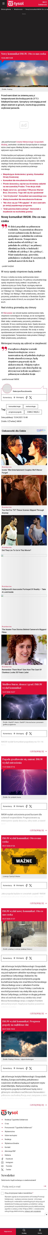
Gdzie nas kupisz (11, 1135)
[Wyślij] (45, 1186)
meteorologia (31, 406)
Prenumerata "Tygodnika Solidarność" (18, 1127)
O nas (7, 1123)
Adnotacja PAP (10, 1151)
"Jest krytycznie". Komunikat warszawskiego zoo (24, 196)
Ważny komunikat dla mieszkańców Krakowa (22, 199)
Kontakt (7, 1147)
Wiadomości (18, 9)
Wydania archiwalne (12, 1143)
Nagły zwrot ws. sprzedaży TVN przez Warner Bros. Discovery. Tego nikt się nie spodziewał (23, 191)
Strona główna (6, 9)
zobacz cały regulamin (33, 1211)
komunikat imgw (15, 406)
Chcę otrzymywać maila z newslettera (19, 1193)
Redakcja (8, 1139)
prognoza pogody (15, 412)
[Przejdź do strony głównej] (16, 3)
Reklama (8, 1155)
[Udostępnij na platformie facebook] (26, 397)
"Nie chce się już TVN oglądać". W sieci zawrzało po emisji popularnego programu (24, 204)
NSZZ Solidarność (42, 3)
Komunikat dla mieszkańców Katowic (19, 180)
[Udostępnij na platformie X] (30, 397)
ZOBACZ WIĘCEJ (33, 412)
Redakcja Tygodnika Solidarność (16, 1120)
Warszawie (7, 313)
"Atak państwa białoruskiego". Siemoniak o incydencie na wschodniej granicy (22, 210)
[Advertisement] (24, 31)
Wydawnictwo (10, 1131)
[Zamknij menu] (3, 3)
